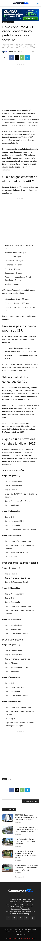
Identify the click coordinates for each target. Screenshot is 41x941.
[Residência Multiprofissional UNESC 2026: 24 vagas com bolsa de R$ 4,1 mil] (7, 842)
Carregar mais (19, 877)
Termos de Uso (20, 934)
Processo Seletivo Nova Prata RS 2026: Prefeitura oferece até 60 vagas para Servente (26, 868)
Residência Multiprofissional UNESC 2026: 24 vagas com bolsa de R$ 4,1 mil (25, 841)
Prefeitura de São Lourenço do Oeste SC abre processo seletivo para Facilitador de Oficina (26, 829)
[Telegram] (27, 57)
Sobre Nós (22, 932)
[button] (38, 3)
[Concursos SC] (3, 52)
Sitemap (30, 932)
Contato (5, 929)
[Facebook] (11, 57)
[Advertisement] (20, 86)
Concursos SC (12, 51)
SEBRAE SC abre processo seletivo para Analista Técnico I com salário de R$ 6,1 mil (26, 817)
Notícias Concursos (8, 22)
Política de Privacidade (29, 929)
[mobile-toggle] (4, 3)
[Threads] (33, 918)
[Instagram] (14, 917)
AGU (10, 779)
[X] (17, 57)
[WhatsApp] (22, 57)
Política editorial (15, 929)
